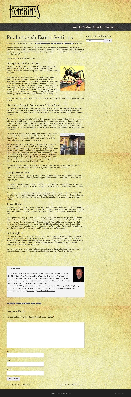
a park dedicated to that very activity (31, 186)
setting (39, 303)
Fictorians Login (119, 393)
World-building (68, 43)
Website (9, 369)
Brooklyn (11, 303)
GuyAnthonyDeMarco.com (46, 291)
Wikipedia (30, 291)
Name (9, 351)
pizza (33, 303)
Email (9, 360)
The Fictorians (85, 27)
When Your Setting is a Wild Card (18, 385)
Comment (10, 321)
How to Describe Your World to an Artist (70, 385)
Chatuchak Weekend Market (28, 224)
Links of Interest (110, 27)
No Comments (80, 43)
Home (74, 27)
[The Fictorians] (24, 17)
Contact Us (97, 27)
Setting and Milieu (56, 43)
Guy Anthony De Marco (26, 43)
